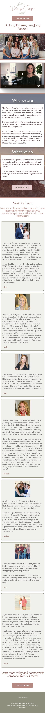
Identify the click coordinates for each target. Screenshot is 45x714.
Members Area (22, 697)
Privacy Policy (22, 707)
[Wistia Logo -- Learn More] (38, 86)
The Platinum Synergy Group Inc (30, 705)
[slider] (20, 86)
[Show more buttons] (42, 86)
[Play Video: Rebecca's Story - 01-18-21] (22, 74)
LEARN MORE (22, 18)
